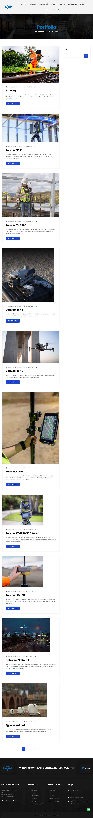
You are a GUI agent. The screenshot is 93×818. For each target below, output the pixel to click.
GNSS (51, 793)
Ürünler (53, 4)
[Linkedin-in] (16, 800)
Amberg (11, 90)
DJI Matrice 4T (14, 310)
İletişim (81, 4)
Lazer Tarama (54, 801)
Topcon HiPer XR (15, 595)
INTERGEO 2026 (51, 10)
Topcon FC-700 (15, 471)
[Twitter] (13, 800)
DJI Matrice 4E (14, 371)
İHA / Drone (53, 790)
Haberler (34, 798)
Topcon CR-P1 (14, 150)
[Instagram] (6, 800)
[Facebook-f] (9, 800)
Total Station (54, 798)
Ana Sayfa (24, 4)
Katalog (62, 4)
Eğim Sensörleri (15, 725)
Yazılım (52, 795)
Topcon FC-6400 (16, 225)
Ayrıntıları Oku (12, 103)
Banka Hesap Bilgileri (37, 804)
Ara (66, 50)
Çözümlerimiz (44, 4)
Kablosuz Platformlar (18, 660)
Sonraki (38, 749)
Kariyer (33, 793)
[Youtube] (2, 800)
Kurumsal (33, 4)
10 (34, 749)
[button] (59, 10)
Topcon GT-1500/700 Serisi (22, 533)
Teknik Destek (72, 4)
